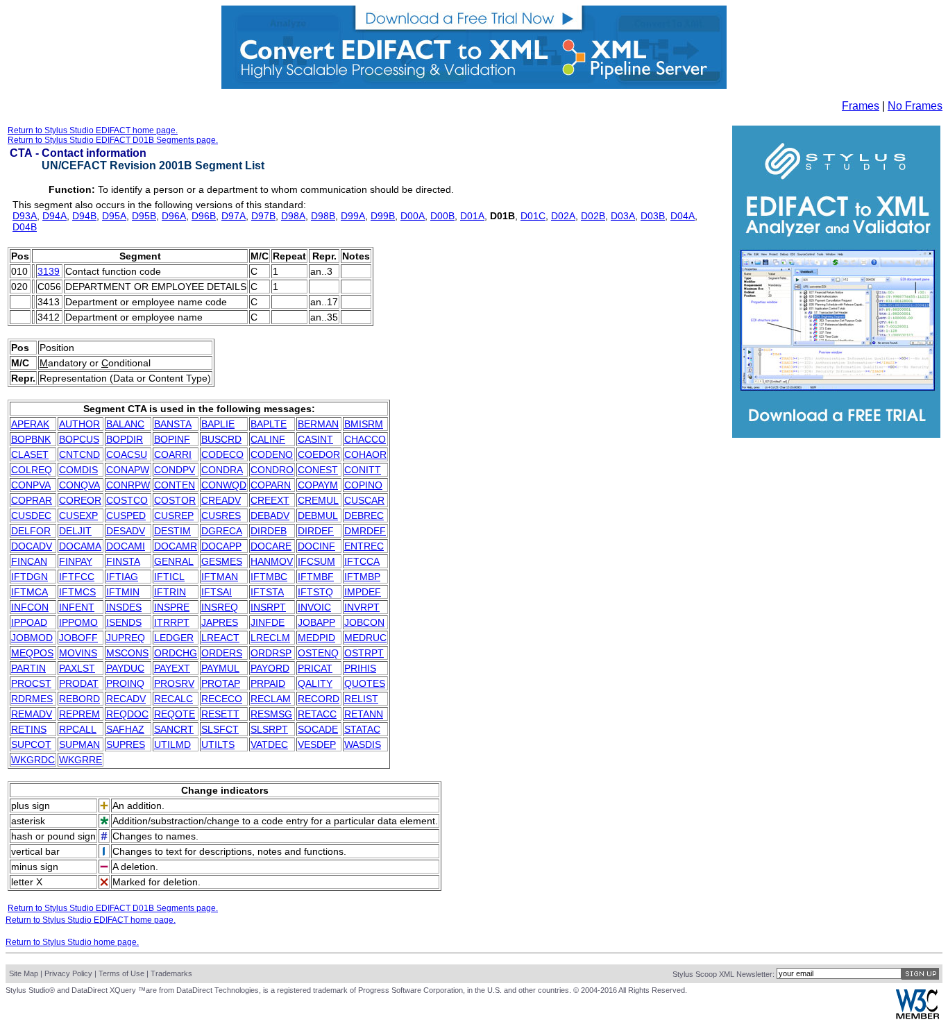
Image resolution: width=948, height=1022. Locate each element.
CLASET (30, 454)
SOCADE (318, 729)
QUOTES (364, 683)
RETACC (317, 713)
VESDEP (317, 744)
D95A (114, 215)
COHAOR (365, 454)
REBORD (79, 698)
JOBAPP (316, 622)
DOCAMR (175, 546)
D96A (174, 215)
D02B (593, 215)
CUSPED (126, 515)
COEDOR (319, 454)
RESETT (220, 713)
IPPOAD (29, 622)
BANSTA (173, 423)
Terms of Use (121, 973)
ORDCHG (175, 652)
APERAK (30, 423)
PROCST (31, 683)
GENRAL (174, 561)
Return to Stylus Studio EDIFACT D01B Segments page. (113, 140)
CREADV (221, 500)
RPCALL (77, 729)
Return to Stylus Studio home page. (72, 942)
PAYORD (270, 668)
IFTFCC (76, 576)
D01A (472, 215)
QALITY (315, 683)
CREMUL (318, 500)
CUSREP (174, 515)
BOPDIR (124, 439)
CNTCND (79, 454)
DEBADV (270, 515)
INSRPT (268, 607)
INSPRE (171, 607)
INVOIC (314, 607)
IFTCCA (362, 561)
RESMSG (271, 713)
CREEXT (270, 500)
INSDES (124, 607)
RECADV (126, 698)
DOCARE (271, 546)
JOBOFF (78, 637)
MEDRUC (365, 637)
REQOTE (174, 713)
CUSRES (221, 515)
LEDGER (174, 637)
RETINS (28, 729)
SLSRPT (269, 729)
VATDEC (269, 744)
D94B (84, 215)
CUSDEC (31, 515)
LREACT (220, 637)
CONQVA (79, 485)
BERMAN (318, 423)
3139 (48, 271)
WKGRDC (33, 759)
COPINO (363, 485)
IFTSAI (216, 591)
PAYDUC (125, 668)
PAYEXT (172, 668)
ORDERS (221, 652)
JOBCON (364, 622)
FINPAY (75, 561)
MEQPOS (32, 652)
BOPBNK (31, 439)
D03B (653, 215)
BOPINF (172, 439)
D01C (532, 215)
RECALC (173, 698)
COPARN (271, 485)
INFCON (30, 607)
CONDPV (174, 469)
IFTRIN (170, 591)
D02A (563, 215)
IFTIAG (122, 576)
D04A (682, 215)
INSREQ (219, 607)
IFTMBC (269, 576)
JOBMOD (32, 637)
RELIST (361, 698)
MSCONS (127, 652)
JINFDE (268, 622)
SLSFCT (220, 729)
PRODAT (79, 683)
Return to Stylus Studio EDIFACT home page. (93, 130)
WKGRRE (80, 759)
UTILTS (218, 744)
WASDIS (362, 744)
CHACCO (365, 439)
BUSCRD (221, 439)
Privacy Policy (68, 973)
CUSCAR (364, 500)
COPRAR (31, 500)
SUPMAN (79, 744)
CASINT (315, 439)
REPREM (79, 713)
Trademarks (171, 973)
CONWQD (223, 485)
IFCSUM (316, 561)
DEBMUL (318, 515)
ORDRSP (271, 652)
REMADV (31, 713)
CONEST (318, 469)
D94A (54, 215)
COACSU (126, 454)
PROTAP (220, 683)
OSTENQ (318, 652)
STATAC (362, 729)
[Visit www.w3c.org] (917, 1016)
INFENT (76, 607)
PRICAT (315, 668)
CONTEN (174, 485)
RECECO (221, 698)
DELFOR (31, 530)
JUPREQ (125, 637)
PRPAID (268, 683)
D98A (293, 215)
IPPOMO (78, 622)
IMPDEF (362, 591)
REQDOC (127, 713)
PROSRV (174, 683)
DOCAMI (125, 546)
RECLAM (271, 698)
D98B (323, 215)
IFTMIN (122, 591)
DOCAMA (80, 546)
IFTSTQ (315, 591)
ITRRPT (171, 622)
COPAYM (318, 485)
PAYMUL (220, 668)
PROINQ (125, 683)
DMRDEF (365, 530)
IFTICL (169, 576)
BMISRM (363, 423)
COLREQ (31, 469)
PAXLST (77, 668)
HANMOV (272, 561)
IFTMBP (362, 576)
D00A (412, 215)
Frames (860, 106)
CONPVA (31, 485)
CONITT (362, 469)
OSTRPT (364, 652)
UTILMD (172, 744)
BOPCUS (79, 439)
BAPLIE (218, 423)
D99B (383, 215)
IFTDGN (29, 576)
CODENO (272, 454)
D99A (353, 215)
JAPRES (219, 622)
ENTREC (364, 546)
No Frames (915, 106)
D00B (442, 215)
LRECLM (270, 637)
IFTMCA (29, 591)
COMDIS (78, 469)
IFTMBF (316, 576)
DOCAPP (221, 546)
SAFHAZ (125, 729)
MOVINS (78, 652)
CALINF (268, 439)
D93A (24, 215)
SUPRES (125, 744)
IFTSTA (267, 591)
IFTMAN (219, 576)
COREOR (80, 500)
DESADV (125, 530)
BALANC (125, 423)
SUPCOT (31, 744)
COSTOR (175, 500)
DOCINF (316, 546)
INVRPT (362, 607)
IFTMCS (77, 591)
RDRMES (32, 698)
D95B (144, 215)
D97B (263, 215)
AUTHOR (79, 423)
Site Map (23, 973)
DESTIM (172, 530)
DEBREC (364, 515)
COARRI (173, 454)
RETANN (363, 713)
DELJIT (75, 530)
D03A (623, 215)
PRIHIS (360, 668)
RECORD (318, 698)
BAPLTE (269, 423)
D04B (24, 226)
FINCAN (29, 561)
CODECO (222, 454)
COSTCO (127, 500)
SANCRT (174, 729)
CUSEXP (78, 515)
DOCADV (31, 546)
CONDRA (222, 469)
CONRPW (128, 485)
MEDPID (316, 637)
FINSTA (123, 561)
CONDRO (272, 469)
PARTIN (28, 668)
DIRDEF (316, 530)
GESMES (221, 561)
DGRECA (221, 530)
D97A (233, 215)
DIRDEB (269, 530)
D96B (204, 215)
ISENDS (124, 622)
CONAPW (127, 469)
